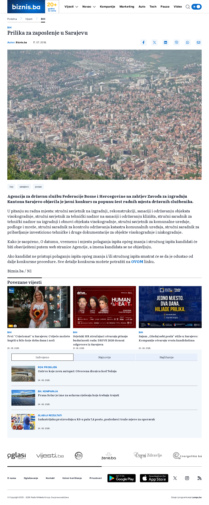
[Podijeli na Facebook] (143, 42)
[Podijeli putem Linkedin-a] (165, 42)
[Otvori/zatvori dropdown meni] (76, 6)
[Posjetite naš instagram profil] (187, 478)
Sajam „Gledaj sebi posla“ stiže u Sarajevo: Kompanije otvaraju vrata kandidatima (168, 338)
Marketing (127, 6)
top (11, 186)
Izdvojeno (42, 357)
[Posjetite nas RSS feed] (199, 478)
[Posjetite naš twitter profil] (175, 478)
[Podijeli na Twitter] (154, 42)
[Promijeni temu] (196, 7)
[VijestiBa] (50, 455)
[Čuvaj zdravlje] (148, 455)
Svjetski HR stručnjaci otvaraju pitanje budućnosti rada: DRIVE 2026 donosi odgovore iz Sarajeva (100, 340)
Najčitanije (167, 357)
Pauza (165, 6)
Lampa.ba (197, 497)
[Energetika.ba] (187, 455)
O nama (11, 478)
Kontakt (50, 478)
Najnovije (104, 357)
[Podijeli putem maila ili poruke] (199, 42)
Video (178, 6)
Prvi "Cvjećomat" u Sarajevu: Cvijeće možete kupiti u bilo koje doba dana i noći (38, 338)
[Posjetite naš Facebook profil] (163, 478)
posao (38, 186)
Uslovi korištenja (72, 478)
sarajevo (24, 186)
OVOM (137, 261)
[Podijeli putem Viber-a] (176, 42)
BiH (43, 19)
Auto (142, 6)
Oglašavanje (31, 478)
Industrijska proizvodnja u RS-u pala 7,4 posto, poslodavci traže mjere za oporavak (96, 419)
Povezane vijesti (24, 282)
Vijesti (69, 6)
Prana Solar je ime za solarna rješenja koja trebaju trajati (78, 395)
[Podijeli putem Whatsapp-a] (188, 42)
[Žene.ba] (108, 455)
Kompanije (107, 6)
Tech (153, 6)
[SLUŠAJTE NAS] (78, 455)
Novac (86, 6)
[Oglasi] (16, 455)
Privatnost (96, 478)
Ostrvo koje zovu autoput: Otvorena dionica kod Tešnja (77, 371)
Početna (12, 19)
